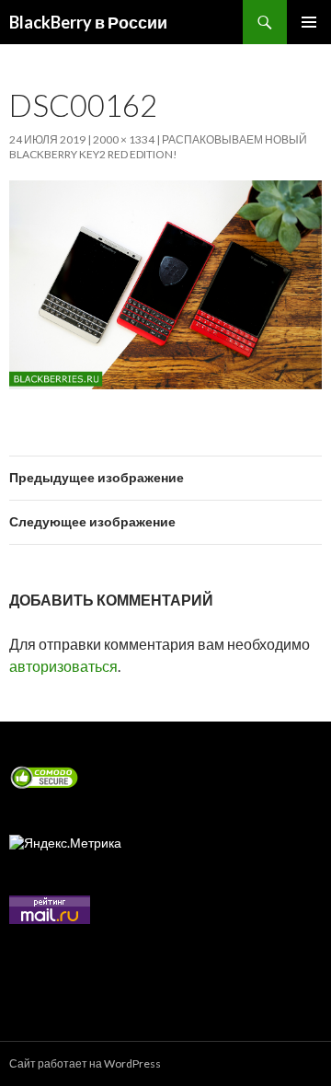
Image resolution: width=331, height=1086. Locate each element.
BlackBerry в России (88, 22)
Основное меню (309, 22)
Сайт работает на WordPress (85, 1063)
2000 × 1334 (123, 139)
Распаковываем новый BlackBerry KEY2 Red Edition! (158, 147)
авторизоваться (63, 666)
